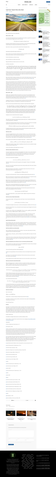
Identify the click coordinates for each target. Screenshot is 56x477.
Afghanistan (24, 454)
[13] (8, 163)
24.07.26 (43, 57)
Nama (9, 438)
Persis (32, 463)
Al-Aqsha (28, 454)
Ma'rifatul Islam (32, 460)
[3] (6, 328)
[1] (6, 324)
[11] (16, 145)
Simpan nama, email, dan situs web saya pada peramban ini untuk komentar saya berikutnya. (20, 442)
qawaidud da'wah (27, 464)
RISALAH (28, 2)
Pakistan (32, 462)
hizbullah (26, 458)
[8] (17, 120)
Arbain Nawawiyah (29, 455)
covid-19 (24, 456)
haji (33, 457)
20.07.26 (43, 34)
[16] (25, 182)
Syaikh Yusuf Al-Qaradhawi (26, 466)
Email (18, 438)
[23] (22, 249)
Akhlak (20, 417)
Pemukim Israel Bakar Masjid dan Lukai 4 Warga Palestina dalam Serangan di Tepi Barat (46, 32)
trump (25, 467)
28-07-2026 (44, 63)
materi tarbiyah (24, 461)
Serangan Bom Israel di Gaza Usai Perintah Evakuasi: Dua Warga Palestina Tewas (46, 55)
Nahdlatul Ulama (27, 462)
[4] (31, 78)
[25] (15, 256)
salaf (7, 406)
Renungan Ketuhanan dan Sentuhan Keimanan (10, 419)
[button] (49, 4)
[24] (6, 252)
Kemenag (23, 460)
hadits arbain (30, 457)
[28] (27, 296)
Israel (31, 459)
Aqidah (9, 417)
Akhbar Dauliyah (45, 30)
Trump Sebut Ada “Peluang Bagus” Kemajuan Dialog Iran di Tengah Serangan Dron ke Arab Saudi (46, 61)
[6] (6, 345)
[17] (29, 185)
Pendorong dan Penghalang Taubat (32, 419)
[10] (30, 137)
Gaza (26, 457)
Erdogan (23, 457)
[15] (28, 177)
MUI (23, 462)
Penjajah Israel (28, 463)
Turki (31, 467)
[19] (35, 204)
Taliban (32, 466)
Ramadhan (32, 464)
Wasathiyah (11, 417)
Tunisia (28, 467)
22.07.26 (43, 52)
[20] (6, 377)
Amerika (32, 454)
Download (31, 4)
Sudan (30, 465)
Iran (29, 459)
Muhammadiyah (32, 461)
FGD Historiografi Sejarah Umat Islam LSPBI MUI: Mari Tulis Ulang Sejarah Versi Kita (46, 50)
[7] (6, 347)
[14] (34, 174)
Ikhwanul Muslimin (31, 458)
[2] (20, 51)
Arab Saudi (24, 455)
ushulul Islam (26, 468)
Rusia (22, 465)
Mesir (28, 461)
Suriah (33, 465)
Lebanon (27, 460)
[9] (23, 129)
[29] (32, 298)
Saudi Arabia (26, 465)
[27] (28, 287)
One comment (10, 11)
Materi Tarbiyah (24, 4)
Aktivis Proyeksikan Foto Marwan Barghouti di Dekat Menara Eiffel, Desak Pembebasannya (46, 38)
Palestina (24, 463)
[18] (8, 194)
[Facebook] (6, 2)
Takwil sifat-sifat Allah (12, 406)
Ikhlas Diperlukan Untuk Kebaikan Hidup (21, 419)
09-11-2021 (7, 11)
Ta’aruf (19, 4)
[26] (18, 276)
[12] (8, 154)
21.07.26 (43, 47)
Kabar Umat (44, 48)
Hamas (23, 458)
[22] (12, 239)
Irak (26, 459)
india (24, 459)
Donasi (36, 4)
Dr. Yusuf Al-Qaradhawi (30, 456)
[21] (22, 225)
